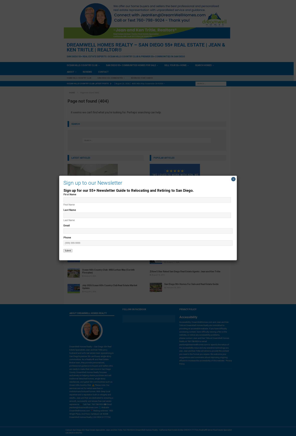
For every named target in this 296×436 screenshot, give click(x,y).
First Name (69, 204)
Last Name (69, 220)
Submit (68, 250)
